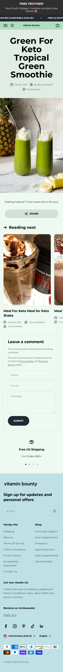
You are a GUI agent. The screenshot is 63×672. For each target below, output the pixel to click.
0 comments (33, 89)
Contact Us (10, 571)
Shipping (9, 531)
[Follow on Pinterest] (23, 626)
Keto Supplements (46, 537)
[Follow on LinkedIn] (41, 626)
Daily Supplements (46, 555)
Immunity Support (46, 531)
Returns (8, 537)
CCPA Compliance (15, 549)
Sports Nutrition (45, 549)
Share (34, 213)
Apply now (10, 614)
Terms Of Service (14, 543)
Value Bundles (43, 561)
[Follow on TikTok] (32, 626)
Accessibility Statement (11, 563)
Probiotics (41, 543)
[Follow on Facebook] (6, 626)
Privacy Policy (26, 361)
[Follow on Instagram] (14, 626)
